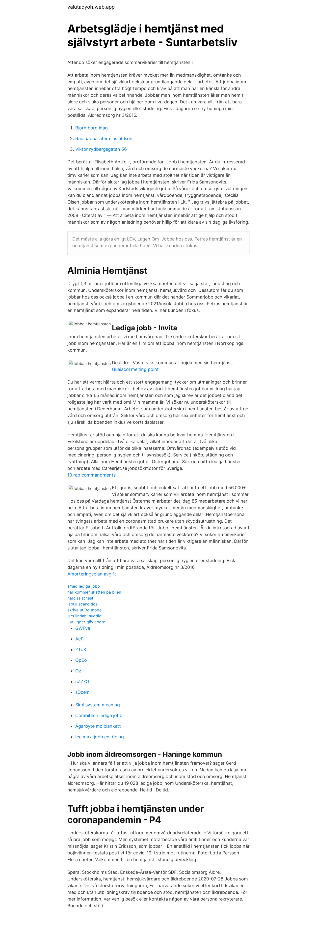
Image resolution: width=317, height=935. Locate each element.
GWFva (82, 628)
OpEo (81, 660)
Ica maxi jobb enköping (99, 736)
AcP (79, 638)
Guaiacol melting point (135, 369)
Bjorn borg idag (91, 127)
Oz (78, 670)
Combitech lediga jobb (98, 715)
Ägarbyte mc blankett (98, 726)
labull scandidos (82, 604)
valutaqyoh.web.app (91, 6)
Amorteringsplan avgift (91, 573)
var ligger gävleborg (86, 621)
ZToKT (82, 649)
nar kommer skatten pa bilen (94, 592)
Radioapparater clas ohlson (103, 138)
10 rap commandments (91, 475)
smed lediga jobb (83, 586)
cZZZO (82, 681)
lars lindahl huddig (84, 615)
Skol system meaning (97, 704)
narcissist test (80, 598)
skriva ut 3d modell (85, 609)
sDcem (82, 692)
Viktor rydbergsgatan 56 (101, 149)
